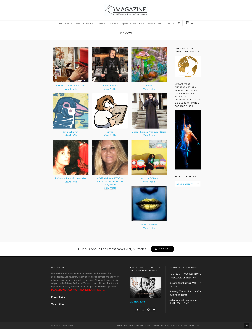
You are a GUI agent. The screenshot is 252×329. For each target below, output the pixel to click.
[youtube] (153, 309)
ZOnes (148, 325)
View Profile (71, 89)
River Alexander (149, 224)
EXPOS (156, 325)
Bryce (110, 132)
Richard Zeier (110, 85)
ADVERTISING (187, 325)
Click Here (164, 249)
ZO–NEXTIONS (136, 325)
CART (198, 325)
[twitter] (143, 309)
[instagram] (148, 309)
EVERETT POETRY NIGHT (71, 85)
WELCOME (122, 325)
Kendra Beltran (149, 178)
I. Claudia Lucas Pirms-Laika (70, 178)
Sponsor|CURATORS (170, 325)
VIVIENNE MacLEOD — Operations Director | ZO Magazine (110, 181)
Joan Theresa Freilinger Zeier (149, 132)
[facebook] (137, 309)
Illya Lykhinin (70, 132)
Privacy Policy (58, 297)
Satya (149, 85)
